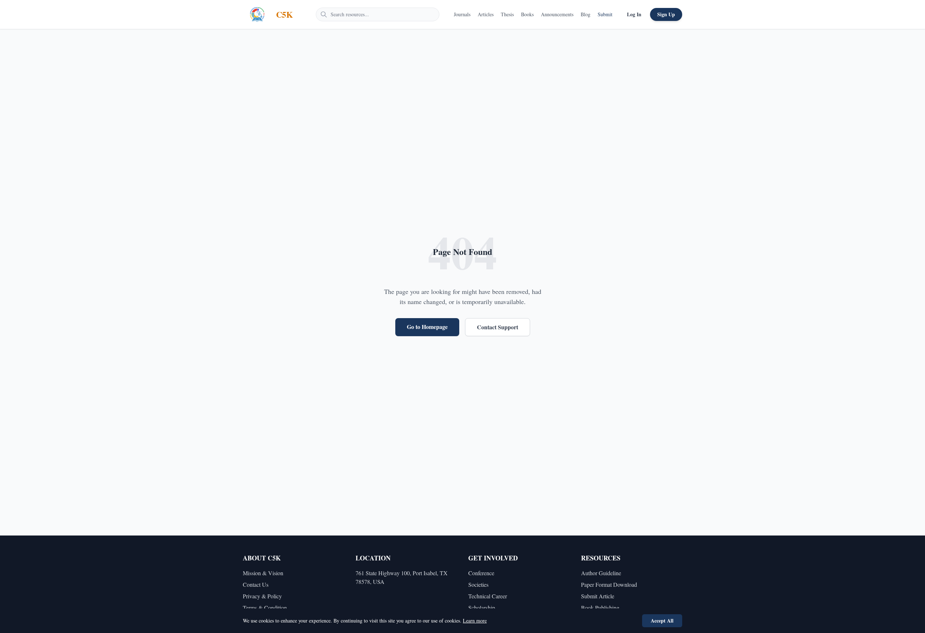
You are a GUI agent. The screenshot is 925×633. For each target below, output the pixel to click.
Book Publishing (600, 607)
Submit (605, 14)
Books (527, 14)
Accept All (662, 620)
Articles (486, 14)
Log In (634, 14)
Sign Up (666, 14)
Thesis (507, 14)
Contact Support (497, 327)
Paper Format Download (609, 584)
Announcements (557, 14)
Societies (478, 584)
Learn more (475, 620)
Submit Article (597, 596)
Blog (585, 14)
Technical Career (487, 596)
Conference (481, 573)
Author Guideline (601, 573)
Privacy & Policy (262, 596)
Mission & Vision (263, 573)
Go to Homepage (427, 326)
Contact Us (255, 584)
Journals (462, 14)
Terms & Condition (265, 607)
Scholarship (481, 607)
